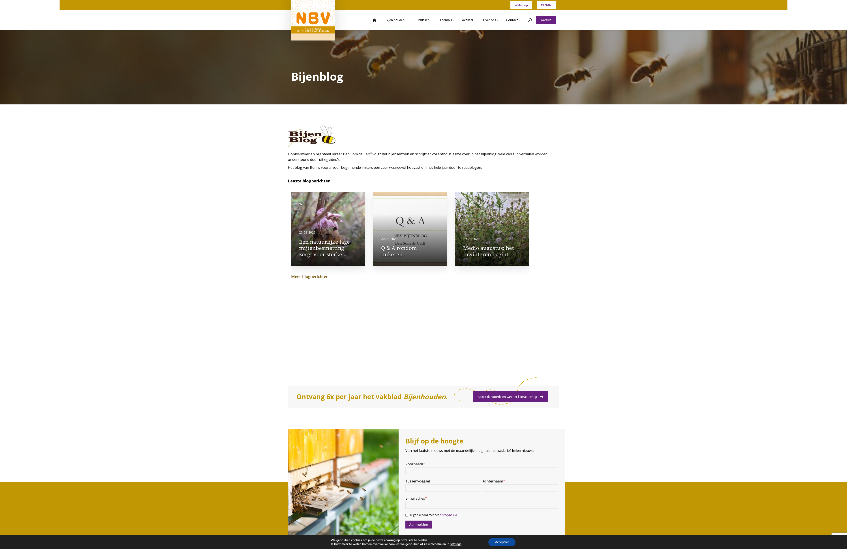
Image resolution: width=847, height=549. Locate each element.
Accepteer (502, 542)
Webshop (521, 5)
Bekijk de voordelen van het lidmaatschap (507, 397)
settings (455, 544)
